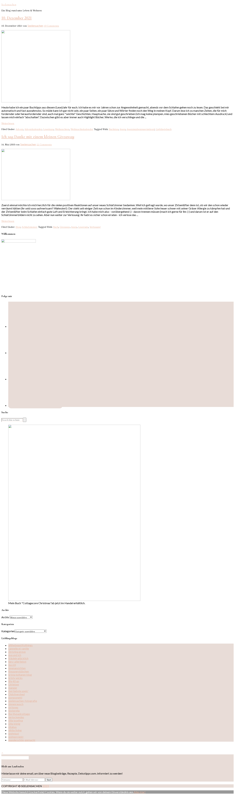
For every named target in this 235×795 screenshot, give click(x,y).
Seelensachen (8, 4)
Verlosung (95, 227)
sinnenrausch (15, 704)
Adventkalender (33, 129)
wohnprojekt (15, 736)
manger (12, 687)
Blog (18, 227)
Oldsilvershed (16, 694)
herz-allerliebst (17, 661)
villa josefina (15, 720)
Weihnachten (62, 129)
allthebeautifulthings (20, 645)
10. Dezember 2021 (16, 17)
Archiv (5, 617)
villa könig (14, 723)
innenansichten (17, 668)
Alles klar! (140, 792)
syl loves (13, 707)
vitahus (12, 727)
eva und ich (14, 655)
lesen (123, 129)
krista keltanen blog (20, 674)
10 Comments (51, 25)
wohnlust (13, 733)
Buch (55, 227)
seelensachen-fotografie (22, 700)
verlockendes (16, 717)
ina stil (12, 664)
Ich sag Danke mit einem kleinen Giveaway (37, 136)
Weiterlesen (7, 123)
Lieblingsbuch (164, 129)
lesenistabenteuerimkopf (141, 129)
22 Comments (44, 144)
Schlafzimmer (30, 227)
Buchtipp (114, 129)
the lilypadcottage (19, 714)
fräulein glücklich (18, 658)
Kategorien (8, 631)
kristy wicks (15, 678)
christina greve (17, 651)
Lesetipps (48, 129)
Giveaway (65, 227)
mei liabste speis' (18, 691)
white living (15, 730)
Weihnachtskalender (82, 129)
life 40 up (13, 681)
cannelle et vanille (18, 648)
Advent (19, 129)
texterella (14, 710)
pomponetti (15, 697)
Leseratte (83, 227)
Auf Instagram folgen (16, 757)
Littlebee (13, 684)
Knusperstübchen (18, 671)
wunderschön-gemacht (21, 740)
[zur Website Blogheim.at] (11, 746)
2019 (45, 786)
